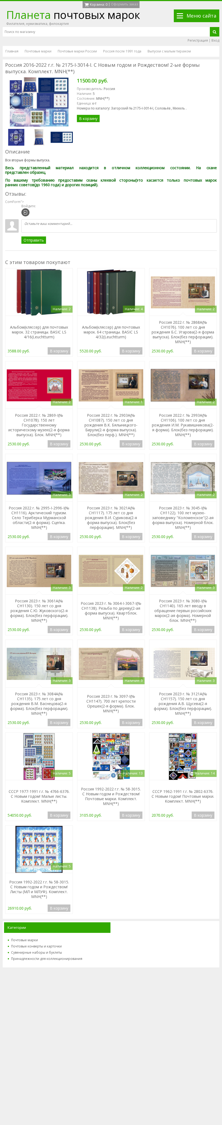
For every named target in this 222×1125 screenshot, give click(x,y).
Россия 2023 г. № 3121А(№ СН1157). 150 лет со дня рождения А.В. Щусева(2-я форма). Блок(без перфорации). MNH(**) (183, 703)
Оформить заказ (124, 4)
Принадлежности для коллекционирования (46, 958)
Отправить (34, 240)
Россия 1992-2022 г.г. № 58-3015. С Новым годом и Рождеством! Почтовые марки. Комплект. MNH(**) (111, 796)
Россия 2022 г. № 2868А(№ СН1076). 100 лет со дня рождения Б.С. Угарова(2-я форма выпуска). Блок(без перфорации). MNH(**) (183, 332)
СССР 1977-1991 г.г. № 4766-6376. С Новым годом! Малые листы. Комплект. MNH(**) (39, 796)
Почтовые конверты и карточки (36, 946)
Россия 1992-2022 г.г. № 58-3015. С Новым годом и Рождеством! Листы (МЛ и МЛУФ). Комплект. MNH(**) (39, 889)
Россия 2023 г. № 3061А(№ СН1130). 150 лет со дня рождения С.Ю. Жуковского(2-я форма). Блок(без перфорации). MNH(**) (39, 610)
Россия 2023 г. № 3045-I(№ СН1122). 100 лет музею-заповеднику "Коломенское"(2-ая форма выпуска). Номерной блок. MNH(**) (183, 517)
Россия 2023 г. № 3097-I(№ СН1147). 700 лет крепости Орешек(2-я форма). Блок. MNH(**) (111, 703)
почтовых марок (73, 14)
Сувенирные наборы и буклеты (36, 952)
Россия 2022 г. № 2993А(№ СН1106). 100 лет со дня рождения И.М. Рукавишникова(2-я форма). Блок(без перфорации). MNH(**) (183, 425)
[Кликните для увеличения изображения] (39, 102)
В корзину (88, 118)
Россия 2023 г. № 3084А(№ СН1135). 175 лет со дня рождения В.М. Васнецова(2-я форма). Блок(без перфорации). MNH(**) (39, 703)
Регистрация (198, 40)
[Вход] (25, 212)
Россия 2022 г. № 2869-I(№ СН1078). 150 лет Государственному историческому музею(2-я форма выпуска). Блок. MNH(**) (39, 425)
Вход (215, 40)
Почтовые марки (24, 940)
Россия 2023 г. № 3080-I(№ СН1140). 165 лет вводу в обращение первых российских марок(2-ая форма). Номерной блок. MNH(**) (182, 610)
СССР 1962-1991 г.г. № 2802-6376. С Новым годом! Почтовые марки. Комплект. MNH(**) (183, 796)
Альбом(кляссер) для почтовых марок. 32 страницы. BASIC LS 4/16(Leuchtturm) (39, 332)
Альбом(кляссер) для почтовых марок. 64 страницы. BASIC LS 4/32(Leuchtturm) (111, 332)
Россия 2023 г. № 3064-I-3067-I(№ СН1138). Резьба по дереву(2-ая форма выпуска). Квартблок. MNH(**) (111, 610)
